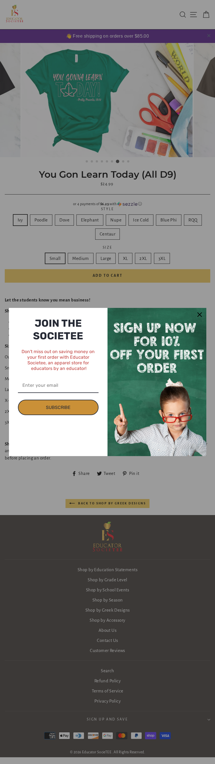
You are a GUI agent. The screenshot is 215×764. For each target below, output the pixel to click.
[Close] (199, 314)
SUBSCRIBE (58, 407)
